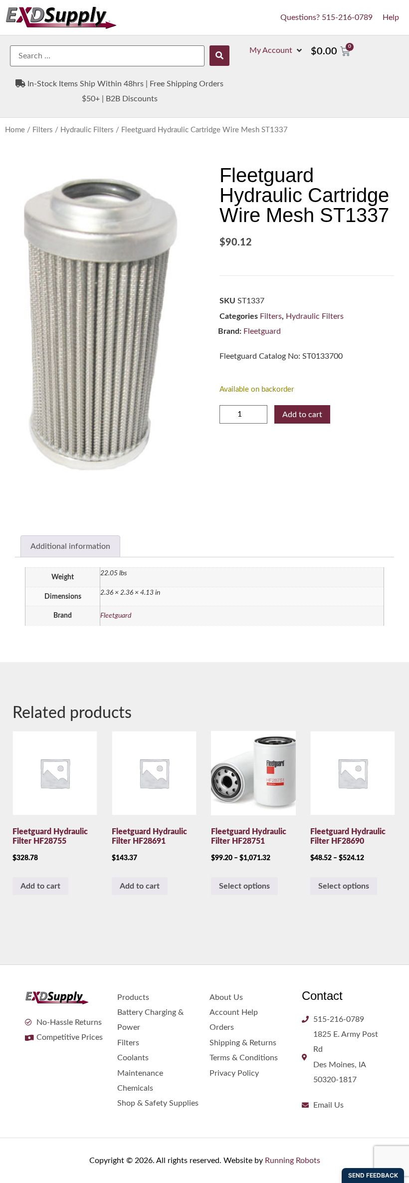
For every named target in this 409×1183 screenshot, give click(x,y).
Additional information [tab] (70, 546)
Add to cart (302, 415)
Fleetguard (262, 331)
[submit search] (219, 55)
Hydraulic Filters (87, 130)
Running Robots (292, 1161)
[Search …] (107, 55)
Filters (42, 130)
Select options (244, 886)
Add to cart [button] (40, 886)
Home (15, 130)
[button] (276, 50)
